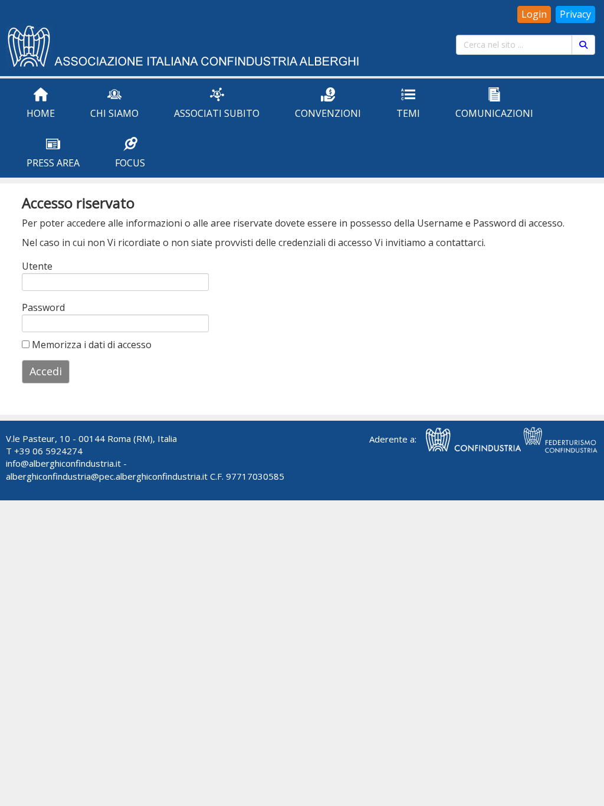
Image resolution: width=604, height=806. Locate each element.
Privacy (575, 14)
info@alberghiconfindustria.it (63, 463)
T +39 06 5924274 (44, 451)
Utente (37, 266)
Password (37, 307)
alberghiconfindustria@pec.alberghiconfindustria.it (107, 476)
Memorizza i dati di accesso (90, 344)
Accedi (45, 371)
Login (534, 14)
